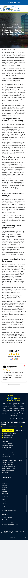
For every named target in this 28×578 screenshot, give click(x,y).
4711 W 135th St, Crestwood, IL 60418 (13, 522)
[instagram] (10, 418)
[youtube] (16, 418)
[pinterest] (13, 418)
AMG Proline (11, 531)
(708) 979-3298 (8, 517)
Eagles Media (11, 532)
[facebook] (5, 418)
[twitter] (8, 418)
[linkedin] (19, 418)
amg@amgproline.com (9, 519)
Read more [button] (6, 379)
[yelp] (22, 418)
